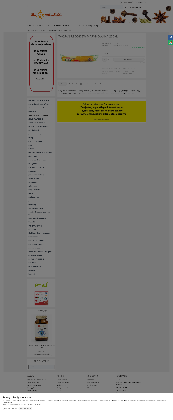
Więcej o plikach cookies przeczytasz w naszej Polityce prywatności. (22, 404)
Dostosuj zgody (25, 408)
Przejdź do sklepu (10, 408)
